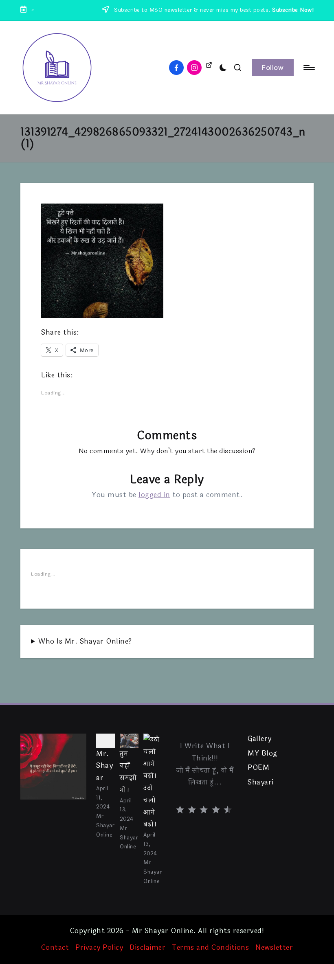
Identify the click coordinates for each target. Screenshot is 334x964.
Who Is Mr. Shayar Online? (85, 641)
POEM (258, 767)
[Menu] (308, 67)
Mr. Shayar (104, 766)
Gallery (260, 739)
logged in (154, 494)
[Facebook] (178, 67)
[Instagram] (196, 67)
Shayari (261, 782)
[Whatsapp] (209, 66)
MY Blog (262, 753)
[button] (273, 67)
